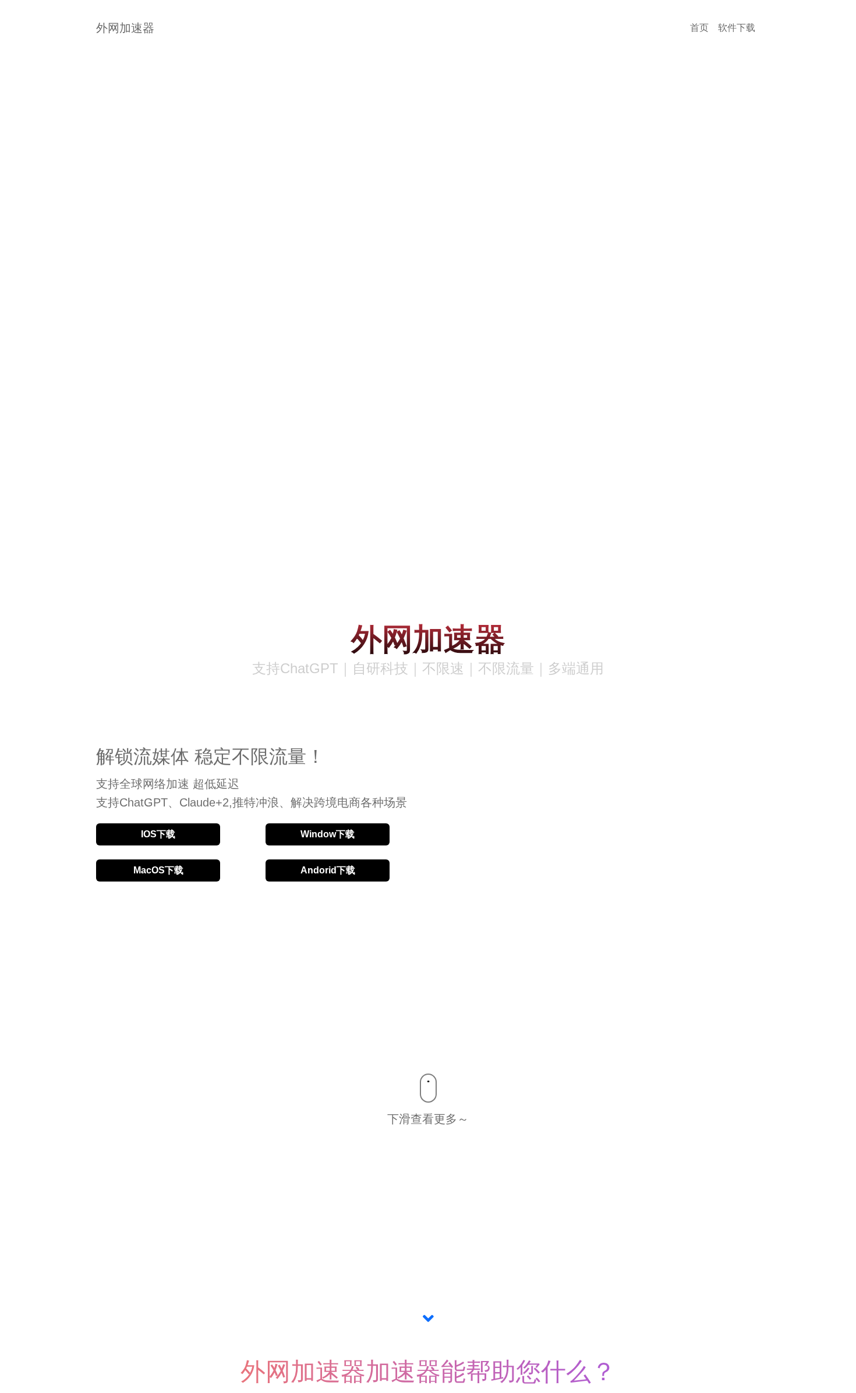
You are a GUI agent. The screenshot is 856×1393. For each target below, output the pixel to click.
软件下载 (736, 28)
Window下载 (327, 834)
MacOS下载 (158, 870)
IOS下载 (158, 834)
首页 (699, 28)
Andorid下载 (327, 870)
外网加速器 (125, 28)
